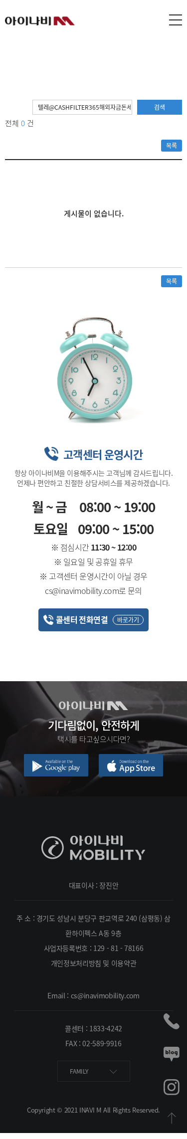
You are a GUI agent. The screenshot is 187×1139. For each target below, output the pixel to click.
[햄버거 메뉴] (175, 20)
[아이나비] (93, 838)
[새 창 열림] (56, 765)
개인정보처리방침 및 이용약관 (94, 963)
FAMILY (80, 1071)
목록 (171, 145)
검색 (159, 107)
